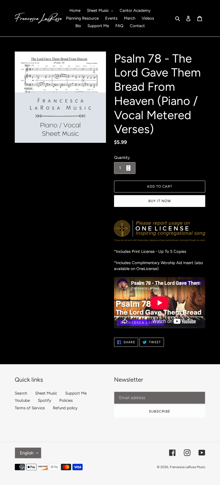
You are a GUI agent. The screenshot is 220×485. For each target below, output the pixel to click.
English (27, 452)
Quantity (122, 157)
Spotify (44, 400)
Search (21, 393)
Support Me (76, 393)
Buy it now (159, 201)
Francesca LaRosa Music (187, 467)
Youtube (22, 400)
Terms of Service (30, 408)
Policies (66, 400)
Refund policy (65, 408)
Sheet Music (46, 393)
